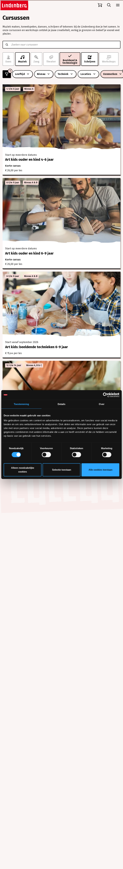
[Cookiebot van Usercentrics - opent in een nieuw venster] (105, 394)
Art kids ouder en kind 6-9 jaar (29, 253)
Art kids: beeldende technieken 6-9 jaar (36, 347)
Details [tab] (62, 404)
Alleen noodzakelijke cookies (22, 469)
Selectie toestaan (61, 469)
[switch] (46, 454)
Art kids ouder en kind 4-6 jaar (29, 159)
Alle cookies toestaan (100, 469)
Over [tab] (101, 404)
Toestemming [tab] (21, 404)
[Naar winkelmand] (100, 5)
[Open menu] (118, 5)
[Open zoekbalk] (109, 5)
